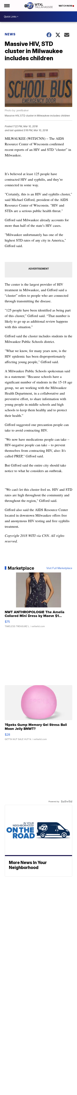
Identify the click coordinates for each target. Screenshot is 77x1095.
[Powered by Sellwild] (66, 801)
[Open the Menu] (6, 5)
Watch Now (65, 6)
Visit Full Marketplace (59, 568)
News (10, 34)
